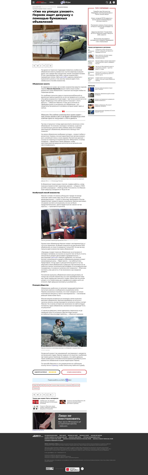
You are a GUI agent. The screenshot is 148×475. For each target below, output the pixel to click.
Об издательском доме (51, 435)
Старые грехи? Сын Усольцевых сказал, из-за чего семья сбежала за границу (105, 79)
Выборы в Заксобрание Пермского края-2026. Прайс (77, 438)
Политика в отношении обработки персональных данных (58, 456)
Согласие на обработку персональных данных (55, 455)
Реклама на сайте (73, 435)
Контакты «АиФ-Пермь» (75, 437)
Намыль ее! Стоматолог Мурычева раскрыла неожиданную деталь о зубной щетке (104, 73)
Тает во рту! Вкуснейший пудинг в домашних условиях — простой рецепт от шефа (104, 68)
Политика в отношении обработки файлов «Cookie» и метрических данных (62, 457)
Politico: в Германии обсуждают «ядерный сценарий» (103, 105)
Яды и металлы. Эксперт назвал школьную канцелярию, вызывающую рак (103, 57)
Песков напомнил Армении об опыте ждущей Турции (105, 111)
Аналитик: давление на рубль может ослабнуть (105, 94)
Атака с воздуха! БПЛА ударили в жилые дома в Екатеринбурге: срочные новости (101, 20)
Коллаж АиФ (36, 61)
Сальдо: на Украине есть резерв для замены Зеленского (104, 100)
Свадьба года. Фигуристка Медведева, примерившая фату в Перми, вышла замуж (101, 13)
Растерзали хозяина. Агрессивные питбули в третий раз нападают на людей (102, 26)
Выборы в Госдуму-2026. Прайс (53, 438)
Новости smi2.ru (38, 430)
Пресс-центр (62, 435)
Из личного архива (73, 240)
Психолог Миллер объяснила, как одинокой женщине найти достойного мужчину (76, 402)
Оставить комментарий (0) (74, 372)
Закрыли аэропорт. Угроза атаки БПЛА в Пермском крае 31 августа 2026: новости (102, 33)
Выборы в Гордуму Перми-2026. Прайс (103, 438)
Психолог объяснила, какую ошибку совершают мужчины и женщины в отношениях (48, 407)
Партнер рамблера (59, 468)
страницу (54, 365)
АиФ (50, 181)
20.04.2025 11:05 (37, 7)
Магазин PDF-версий (96, 435)
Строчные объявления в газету (91, 437)
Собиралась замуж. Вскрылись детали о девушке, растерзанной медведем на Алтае (104, 51)
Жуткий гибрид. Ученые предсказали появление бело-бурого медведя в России (105, 62)
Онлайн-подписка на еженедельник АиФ (56, 437)
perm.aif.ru (64, 77)
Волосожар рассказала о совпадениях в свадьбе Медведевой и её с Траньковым (101, 40)
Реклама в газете (84, 435)
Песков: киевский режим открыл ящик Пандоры (103, 88)
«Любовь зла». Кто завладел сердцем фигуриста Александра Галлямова (48, 402)
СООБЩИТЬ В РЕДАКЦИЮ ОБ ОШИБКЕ (54, 440)
